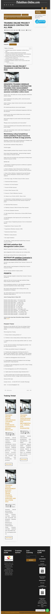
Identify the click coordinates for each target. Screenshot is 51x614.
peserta (8, 318)
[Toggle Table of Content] (29, 49)
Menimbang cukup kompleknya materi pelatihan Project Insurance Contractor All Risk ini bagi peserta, (17, 57)
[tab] (42, 8)
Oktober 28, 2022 (9, 30)
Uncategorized (25, 14)
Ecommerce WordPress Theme (12, 612)
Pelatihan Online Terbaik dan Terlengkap (12, 14)
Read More (9, 465)
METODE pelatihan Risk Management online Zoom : (14, 59)
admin (16, 30)
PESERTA (7, 61)
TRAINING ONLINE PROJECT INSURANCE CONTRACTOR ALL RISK (17, 51)
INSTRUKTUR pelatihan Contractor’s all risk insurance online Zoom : (17, 60)
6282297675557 (42, 580)
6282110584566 (42, 558)
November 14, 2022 (11, 504)
